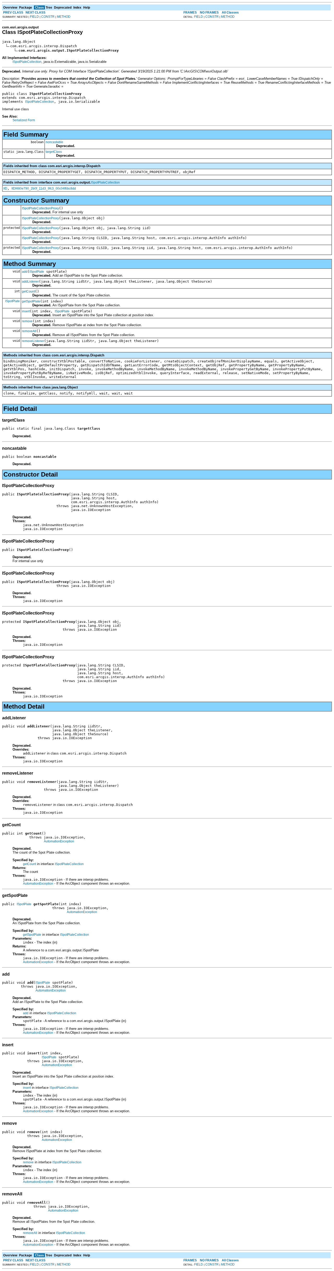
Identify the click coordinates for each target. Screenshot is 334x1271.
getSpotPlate (31, 301)
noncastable (54, 142)
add (24, 271)
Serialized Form (24, 120)
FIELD (34, 17)
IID (5, 188)
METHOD (63, 17)
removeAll (29, 331)
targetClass (54, 152)
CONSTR (48, 17)
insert (26, 311)
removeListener (33, 341)
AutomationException (59, 841)
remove (27, 321)
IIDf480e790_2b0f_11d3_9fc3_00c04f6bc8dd (43, 188)
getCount (28, 291)
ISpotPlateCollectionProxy (40, 208)
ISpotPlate (36, 271)
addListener (30, 281)
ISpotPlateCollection (27, 62)
